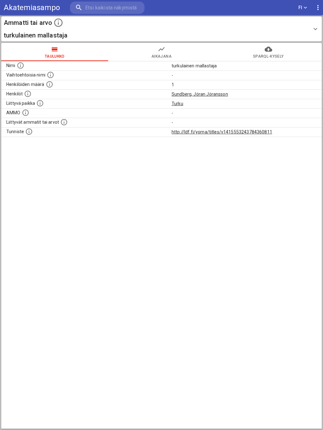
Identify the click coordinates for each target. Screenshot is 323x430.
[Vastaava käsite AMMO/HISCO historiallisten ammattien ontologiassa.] (26, 113)
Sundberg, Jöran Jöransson (200, 94)
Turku (177, 103)
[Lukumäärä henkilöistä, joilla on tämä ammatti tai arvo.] (49, 84)
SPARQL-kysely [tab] (268, 56)
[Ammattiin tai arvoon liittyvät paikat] (40, 103)
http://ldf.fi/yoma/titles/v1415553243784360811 (222, 131)
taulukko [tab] (55, 56)
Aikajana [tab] (161, 56)
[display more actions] (318, 8)
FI (300, 7)
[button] (161, 29)
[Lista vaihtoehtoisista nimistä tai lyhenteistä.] (50, 75)
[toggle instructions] (58, 23)
